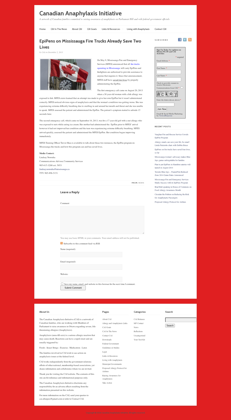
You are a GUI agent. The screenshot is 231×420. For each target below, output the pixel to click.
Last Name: (161, 76)
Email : (68, 262)
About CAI (77, 29)
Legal (104, 351)
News (141, 183)
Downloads (107, 339)
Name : (68, 249)
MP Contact (138, 323)
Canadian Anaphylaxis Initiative (80, 13)
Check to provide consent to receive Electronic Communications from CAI (168, 85)
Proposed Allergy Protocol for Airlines (170, 201)
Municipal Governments (112, 364)
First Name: (161, 68)
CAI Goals (92, 29)
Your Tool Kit (139, 339)
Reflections (138, 331)
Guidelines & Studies (110, 347)
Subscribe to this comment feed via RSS (82, 243)
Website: (64, 274)
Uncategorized (139, 335)
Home (42, 29)
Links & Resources (111, 29)
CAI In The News (59, 29)
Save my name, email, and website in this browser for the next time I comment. (99, 284)
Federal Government (110, 343)
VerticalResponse (165, 116)
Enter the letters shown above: (168, 100)
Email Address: (162, 61)
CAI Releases (139, 319)
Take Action (107, 382)
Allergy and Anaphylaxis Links (115, 323)
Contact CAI (160, 29)
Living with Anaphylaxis (138, 29)
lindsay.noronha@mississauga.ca (54, 169)
